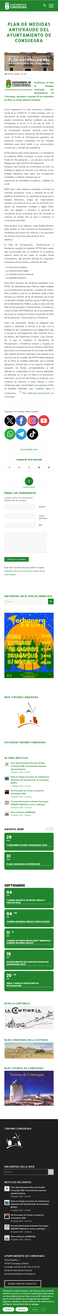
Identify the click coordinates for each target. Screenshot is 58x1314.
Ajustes (35, 1309)
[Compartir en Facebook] (9, 467)
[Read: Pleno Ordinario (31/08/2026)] (6, 813)
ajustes (35, 1304)
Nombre (42, 507)
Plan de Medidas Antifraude (44, 86)
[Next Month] (52, 829)
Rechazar (21, 1309)
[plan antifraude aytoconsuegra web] (29, 61)
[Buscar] (43, 5)
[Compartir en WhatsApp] (29, 467)
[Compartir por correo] (39, 467)
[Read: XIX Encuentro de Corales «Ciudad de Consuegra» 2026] (6, 792)
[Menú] (50, 5)
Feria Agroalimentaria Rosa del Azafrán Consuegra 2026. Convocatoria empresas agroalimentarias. (28, 766)
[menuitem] (43, 5)
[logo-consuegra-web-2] (24, 5)
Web (40, 525)
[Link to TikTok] (48, 467)
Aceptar (8, 1309)
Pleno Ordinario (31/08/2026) (23, 812)
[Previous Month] (48, 829)
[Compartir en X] (19, 467)
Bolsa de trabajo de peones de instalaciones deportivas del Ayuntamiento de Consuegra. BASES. (30, 780)
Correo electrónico (43, 518)
